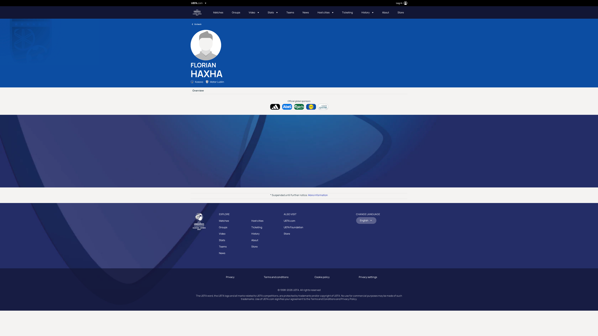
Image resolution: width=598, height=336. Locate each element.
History (255, 233)
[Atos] (287, 107)
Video (222, 233)
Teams (223, 246)
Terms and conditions (276, 277)
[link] (218, 12)
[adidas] (275, 107)
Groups (223, 227)
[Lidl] (311, 107)
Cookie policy (322, 277)
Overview (198, 90)
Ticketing (256, 227)
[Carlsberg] (299, 107)
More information (318, 195)
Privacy (230, 277)
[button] (254, 12)
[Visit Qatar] (323, 107)
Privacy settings (368, 277)
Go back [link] (197, 24)
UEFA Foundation (293, 227)
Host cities (257, 220)
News (222, 253)
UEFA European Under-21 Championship (197, 12)
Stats (222, 240)
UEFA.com (289, 220)
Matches (224, 220)
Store (254, 246)
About (254, 240)
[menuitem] (218, 12)
